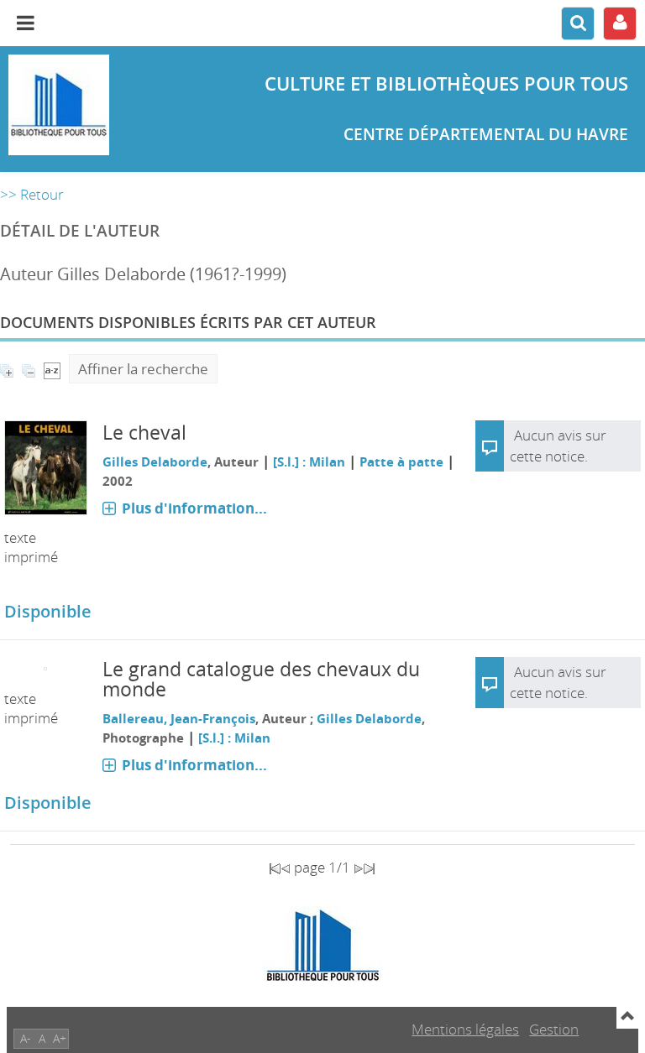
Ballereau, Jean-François (178, 718)
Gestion (554, 1029)
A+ (59, 1038)
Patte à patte (401, 461)
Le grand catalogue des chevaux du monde (261, 679)
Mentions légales (465, 1029)
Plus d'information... (194, 508)
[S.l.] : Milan (309, 461)
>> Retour (32, 194)
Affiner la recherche (143, 368)
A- (25, 1038)
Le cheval (144, 433)
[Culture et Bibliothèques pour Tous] (107, 105)
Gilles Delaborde (154, 461)
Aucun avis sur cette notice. (558, 682)
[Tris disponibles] (52, 368)
